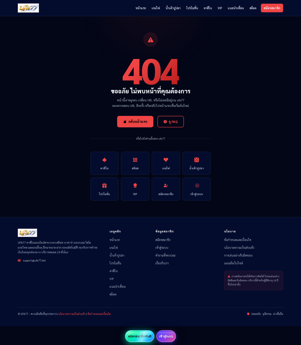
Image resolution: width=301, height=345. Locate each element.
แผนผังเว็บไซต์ (233, 263)
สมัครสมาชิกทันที (139, 336)
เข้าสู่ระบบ (161, 247)
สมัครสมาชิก (272, 8)
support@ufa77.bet (34, 260)
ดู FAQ (173, 121)
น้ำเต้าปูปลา (173, 8)
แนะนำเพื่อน (236, 8)
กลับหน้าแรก (137, 121)
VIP (220, 8)
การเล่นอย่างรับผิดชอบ (238, 255)
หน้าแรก (141, 8)
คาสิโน (208, 8)
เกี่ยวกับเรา (162, 263)
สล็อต (253, 8)
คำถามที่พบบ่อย (165, 255)
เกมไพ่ (156, 8)
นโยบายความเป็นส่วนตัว (239, 247)
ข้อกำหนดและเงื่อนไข (237, 240)
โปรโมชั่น (192, 8)
